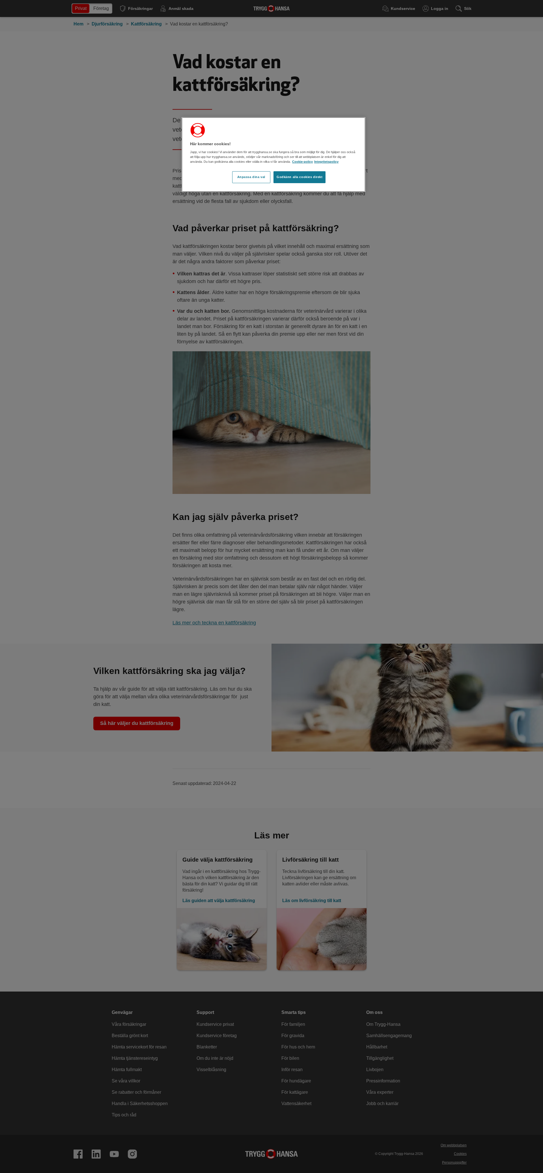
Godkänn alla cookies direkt (299, 177)
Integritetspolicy (326, 161)
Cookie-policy (302, 161)
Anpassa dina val (251, 177)
